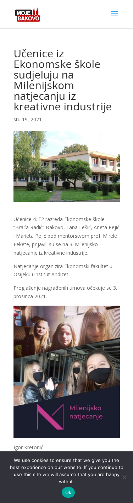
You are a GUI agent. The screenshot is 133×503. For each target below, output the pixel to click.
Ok (68, 492)
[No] (124, 477)
